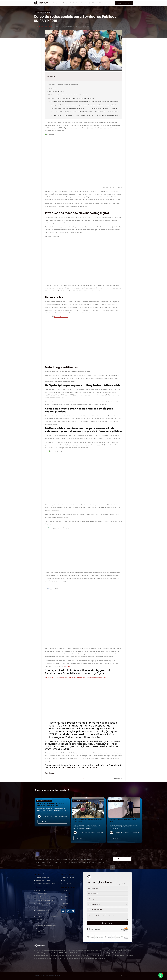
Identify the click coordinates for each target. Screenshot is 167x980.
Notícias (99, 3)
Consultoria (84, 3)
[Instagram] (68, 911)
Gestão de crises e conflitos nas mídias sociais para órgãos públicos (72, 98)
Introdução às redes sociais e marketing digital (63, 84)
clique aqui (66, 666)
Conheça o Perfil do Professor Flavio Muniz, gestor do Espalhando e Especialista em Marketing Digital (83, 105)
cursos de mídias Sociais (45, 26)
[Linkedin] (72, 911)
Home (55, 3)
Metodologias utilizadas (56, 91)
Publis (92, 3)
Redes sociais (53, 88)
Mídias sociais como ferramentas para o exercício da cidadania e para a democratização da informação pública (85, 101)
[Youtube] (63, 911)
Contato (107, 3)
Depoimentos (74, 3)
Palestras (64, 3)
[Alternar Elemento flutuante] (160, 975)
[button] (119, 77)
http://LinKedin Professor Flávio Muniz (79, 767)
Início (35, 26)
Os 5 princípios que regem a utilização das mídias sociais (69, 95)
